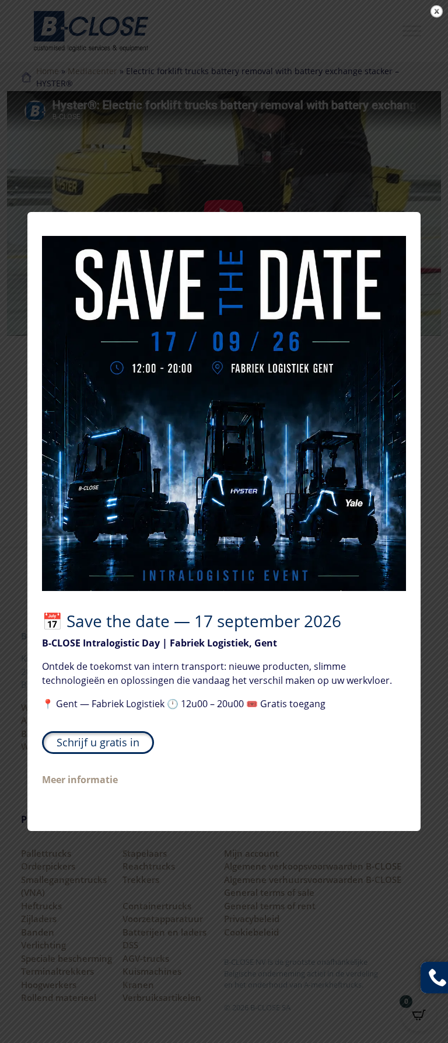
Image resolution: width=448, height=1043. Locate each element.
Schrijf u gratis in (98, 742)
